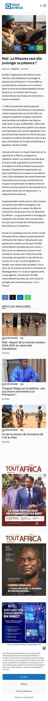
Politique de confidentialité (24, 697)
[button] (44, 648)
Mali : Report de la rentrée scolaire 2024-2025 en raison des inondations (23, 345)
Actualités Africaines (10, 338)
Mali (21, 338)
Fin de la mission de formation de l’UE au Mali (22, 436)
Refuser (24, 684)
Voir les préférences (24, 691)
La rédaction (14, 69)
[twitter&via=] (24, 47)
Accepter (24, 677)
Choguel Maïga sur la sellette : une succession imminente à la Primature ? (23, 391)
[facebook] (17, 47)
